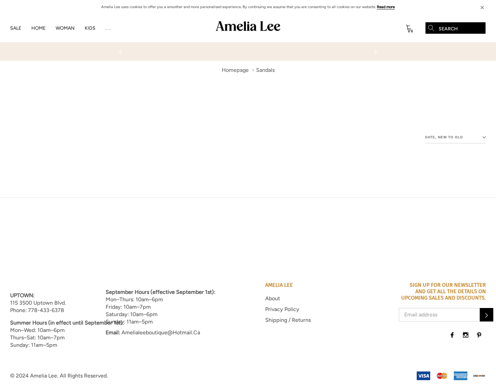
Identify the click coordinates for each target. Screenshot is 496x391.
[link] (452, 335)
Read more (386, 7)
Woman (65, 28)
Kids (90, 28)
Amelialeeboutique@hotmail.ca (160, 332)
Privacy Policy (282, 309)
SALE (15, 28)
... (109, 28)
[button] (486, 315)
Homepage (235, 70)
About (272, 298)
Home (38, 28)
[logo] (248, 28)
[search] (431, 28)
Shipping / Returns (288, 320)
